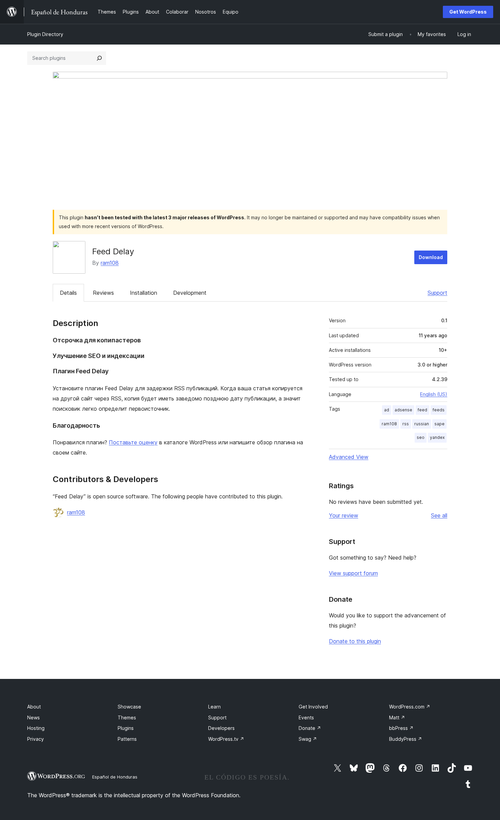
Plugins (126, 728)
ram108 (110, 262)
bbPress (401, 728)
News (33, 717)
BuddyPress (405, 739)
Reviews (103, 292)
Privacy (35, 739)
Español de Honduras (114, 777)
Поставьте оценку (133, 442)
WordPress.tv (226, 739)
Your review (343, 515)
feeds (439, 409)
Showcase (129, 707)
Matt (397, 717)
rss (405, 423)
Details (68, 292)
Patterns (127, 739)
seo (420, 437)
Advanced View (348, 457)
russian (421, 423)
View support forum (353, 573)
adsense (403, 409)
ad (386, 409)
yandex (437, 437)
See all (439, 515)
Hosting (36, 728)
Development (189, 292)
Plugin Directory (45, 34)
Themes (127, 717)
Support (437, 292)
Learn (214, 707)
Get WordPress (468, 12)
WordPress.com (409, 707)
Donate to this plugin (355, 641)
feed (422, 409)
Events (306, 717)
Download (431, 257)
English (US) (433, 394)
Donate (310, 728)
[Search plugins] (99, 58)
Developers (221, 728)
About (34, 707)
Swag (308, 739)
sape (439, 423)
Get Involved (313, 707)
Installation (143, 292)
